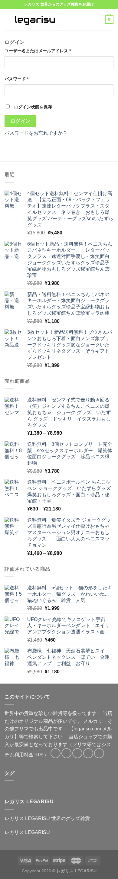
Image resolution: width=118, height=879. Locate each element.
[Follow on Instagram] (66, 753)
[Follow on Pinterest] (99, 753)
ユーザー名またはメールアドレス (38, 50)
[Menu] (77, 19)
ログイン (21, 121)
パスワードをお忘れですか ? (36, 133)
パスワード (16, 78)
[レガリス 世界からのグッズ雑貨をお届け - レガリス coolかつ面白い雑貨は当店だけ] (35, 19)
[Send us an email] (88, 753)
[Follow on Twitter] (77, 753)
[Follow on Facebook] (56, 753)
